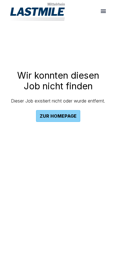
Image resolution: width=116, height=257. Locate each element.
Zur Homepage (58, 116)
